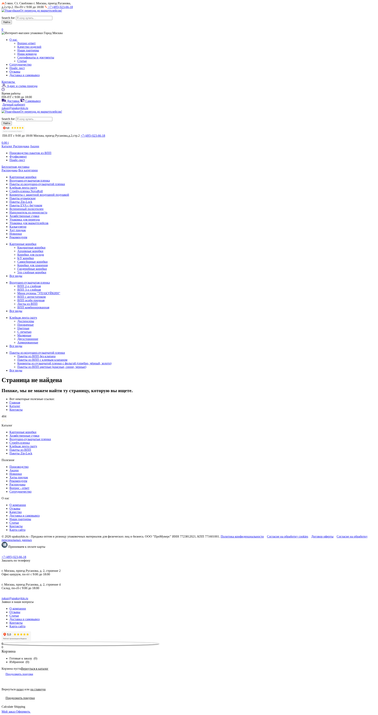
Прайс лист (17, 68)
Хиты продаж (18, 477)
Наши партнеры (28, 50)
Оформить (23, 711)
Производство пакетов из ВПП (30, 153)
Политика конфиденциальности (242, 536)
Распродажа (21, 146)
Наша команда (27, 54)
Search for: (8, 18)
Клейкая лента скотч (23, 446)
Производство (19, 466)
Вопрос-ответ (26, 43)
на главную (38, 689)
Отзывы (14, 71)
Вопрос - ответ (19, 488)
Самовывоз (33, 101)
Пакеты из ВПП (20, 449)
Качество (15, 512)
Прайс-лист (17, 160)
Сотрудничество (20, 64)
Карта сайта (17, 529)
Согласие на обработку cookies (287, 536)
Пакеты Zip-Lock (20, 453)
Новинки (15, 473)
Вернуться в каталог (34, 668)
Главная (14, 402)
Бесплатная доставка (15, 166)
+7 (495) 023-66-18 (60, 7)
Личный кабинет (13, 104)
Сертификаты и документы (35, 57)
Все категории (28, 170)
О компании (17, 505)
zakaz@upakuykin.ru (15, 108)
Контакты (9, 82)
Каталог (7, 146)
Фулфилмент (18, 156)
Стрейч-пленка (19, 442)
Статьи (22, 61)
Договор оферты (322, 536)
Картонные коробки (22, 432)
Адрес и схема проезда (21, 86)
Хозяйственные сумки (24, 435)
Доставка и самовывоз (24, 75)
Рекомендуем (18, 481)
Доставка (13, 101)
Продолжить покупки (19, 674)
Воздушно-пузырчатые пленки (30, 439)
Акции (34, 146)
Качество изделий (29, 46)
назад (20, 689)
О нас (13, 39)
